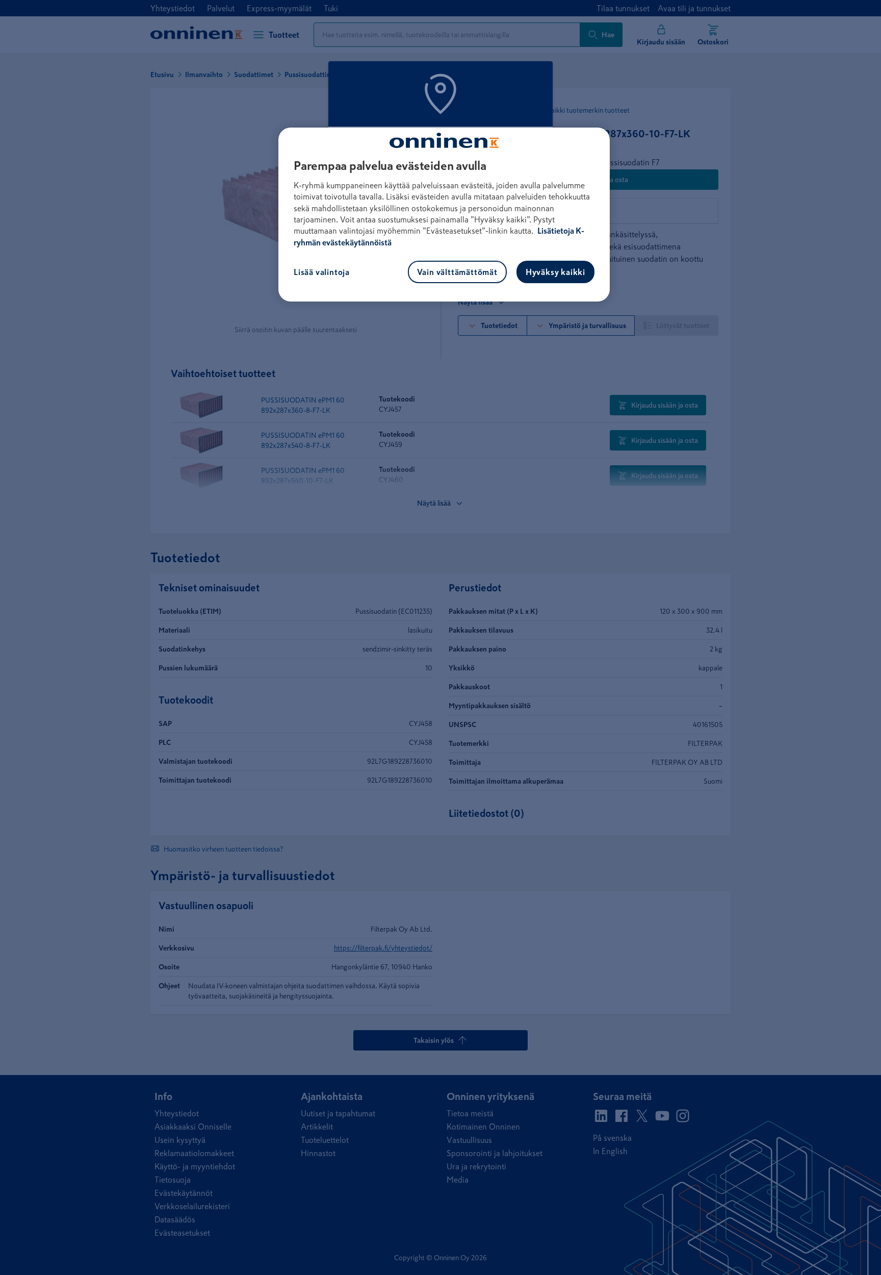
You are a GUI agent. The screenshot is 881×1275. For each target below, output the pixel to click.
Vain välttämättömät (457, 272)
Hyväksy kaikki (555, 272)
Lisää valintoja (322, 272)
